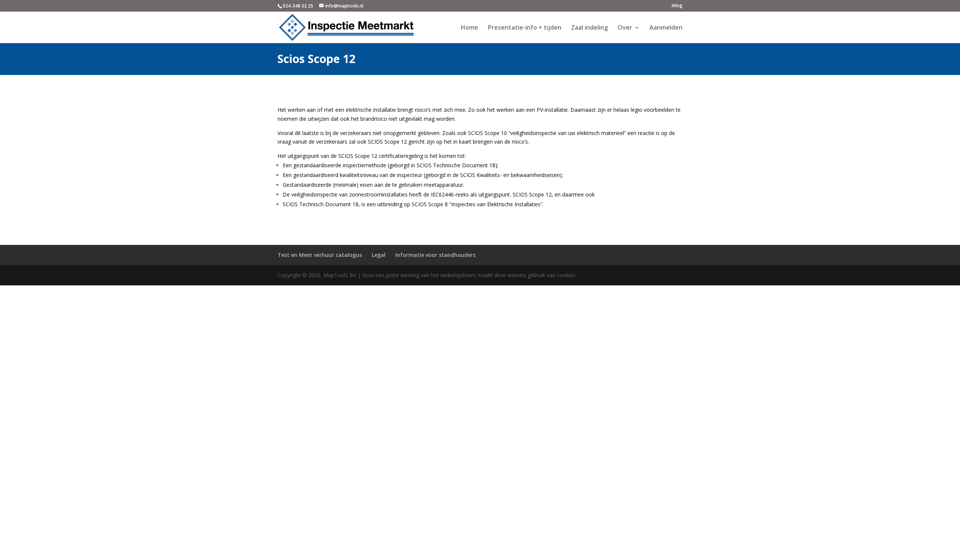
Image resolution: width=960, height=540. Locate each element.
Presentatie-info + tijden (524, 28)
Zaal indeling (589, 28)
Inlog (677, 6)
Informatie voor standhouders (435, 254)
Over (625, 28)
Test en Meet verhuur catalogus (320, 254)
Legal (379, 254)
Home (469, 28)
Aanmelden (666, 28)
